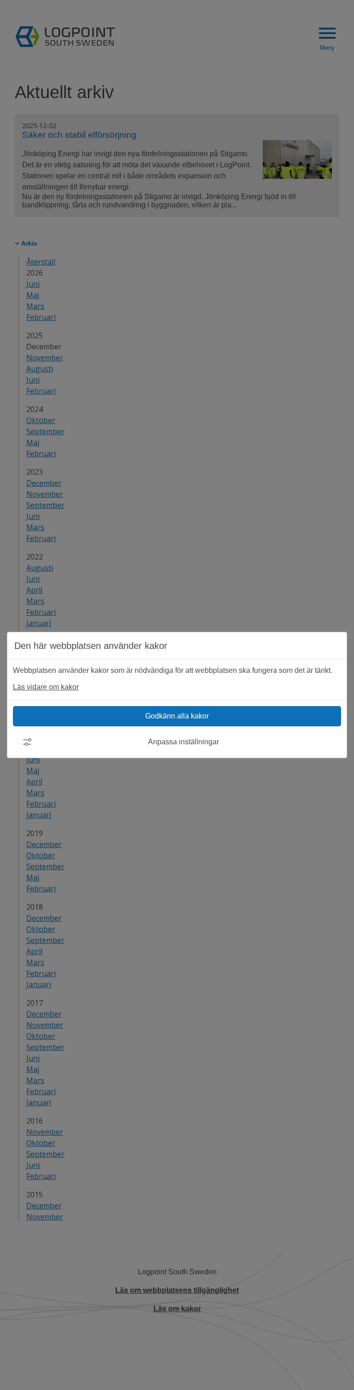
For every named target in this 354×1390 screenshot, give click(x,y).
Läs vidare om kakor (46, 687)
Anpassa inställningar (183, 742)
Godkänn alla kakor (177, 716)
